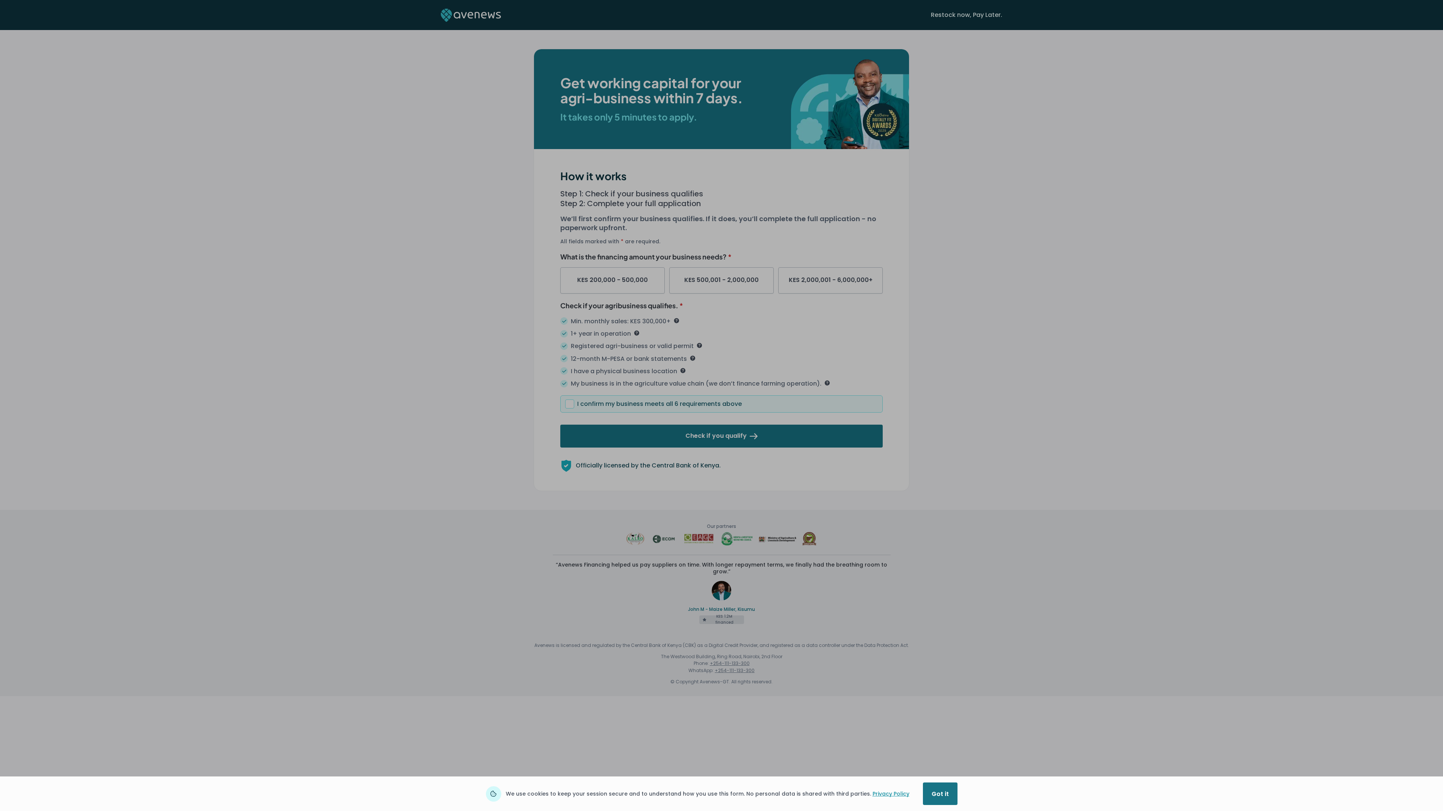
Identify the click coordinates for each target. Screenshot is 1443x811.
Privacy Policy (891, 793)
